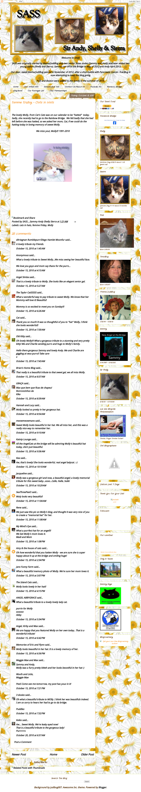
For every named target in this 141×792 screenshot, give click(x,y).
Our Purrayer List (36, 90)
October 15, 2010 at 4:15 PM (30, 591)
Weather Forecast (105, 552)
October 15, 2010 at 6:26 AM (30, 311)
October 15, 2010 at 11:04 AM (31, 501)
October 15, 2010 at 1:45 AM (30, 248)
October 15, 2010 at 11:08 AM (31, 519)
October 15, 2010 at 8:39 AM (30, 398)
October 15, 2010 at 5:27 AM (30, 286)
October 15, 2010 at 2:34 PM (30, 560)
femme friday (39, 225)
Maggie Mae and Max (27, 660)
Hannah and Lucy (25, 405)
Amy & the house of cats (28, 548)
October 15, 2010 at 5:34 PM (30, 619)
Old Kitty (20, 336)
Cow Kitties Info (31, 86)
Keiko (19, 720)
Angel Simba (22, 277)
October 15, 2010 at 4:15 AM (30, 270)
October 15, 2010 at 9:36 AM (30, 451)
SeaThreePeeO (23, 492)
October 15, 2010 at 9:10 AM (30, 432)
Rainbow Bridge (114, 86)
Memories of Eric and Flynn (30, 644)
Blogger (102, 787)
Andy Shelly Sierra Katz (109, 120)
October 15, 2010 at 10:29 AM (31, 485)
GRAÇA (19, 383)
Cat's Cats (40, 115)
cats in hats (25, 225)
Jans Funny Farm (24, 567)
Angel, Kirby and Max (27, 626)
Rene (18, 507)
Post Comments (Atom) (60, 762)
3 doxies (20, 695)
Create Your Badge (120, 120)
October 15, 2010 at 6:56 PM (30, 653)
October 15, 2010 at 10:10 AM (31, 466)
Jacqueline (21, 473)
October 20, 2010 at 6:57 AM (30, 735)
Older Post (87, 754)
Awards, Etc (95, 86)
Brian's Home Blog (25, 368)
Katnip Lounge (23, 439)
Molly (50, 225)
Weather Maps (113, 552)
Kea (18, 458)
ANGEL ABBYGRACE (26, 597)
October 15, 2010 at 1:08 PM (30, 541)
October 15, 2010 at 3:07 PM (30, 575)
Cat (17, 317)
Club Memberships (58, 90)
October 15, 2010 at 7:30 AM (30, 329)
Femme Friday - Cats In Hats (33, 102)
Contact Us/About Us (75, 86)
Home (15, 86)
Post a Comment (22, 742)
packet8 (114, 502)
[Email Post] (74, 221)
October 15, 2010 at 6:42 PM (30, 638)
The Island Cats (24, 582)
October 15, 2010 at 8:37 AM (30, 376)
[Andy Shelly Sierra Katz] (114, 124)
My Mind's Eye (23, 526)
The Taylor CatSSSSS (26, 292)
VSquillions (17, 90)
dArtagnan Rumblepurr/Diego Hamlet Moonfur (40, 239)
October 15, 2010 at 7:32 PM (30, 713)
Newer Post (19, 754)
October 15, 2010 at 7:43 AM (30, 361)
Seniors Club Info (51, 86)
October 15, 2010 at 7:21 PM (30, 688)
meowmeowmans (25, 420)
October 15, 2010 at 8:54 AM (30, 414)
